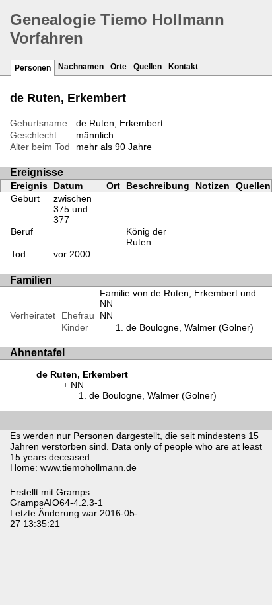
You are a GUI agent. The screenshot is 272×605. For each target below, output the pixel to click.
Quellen (147, 66)
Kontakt (183, 66)
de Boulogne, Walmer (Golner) (190, 327)
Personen (33, 68)
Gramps (73, 492)
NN (106, 315)
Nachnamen (81, 66)
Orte (118, 66)
